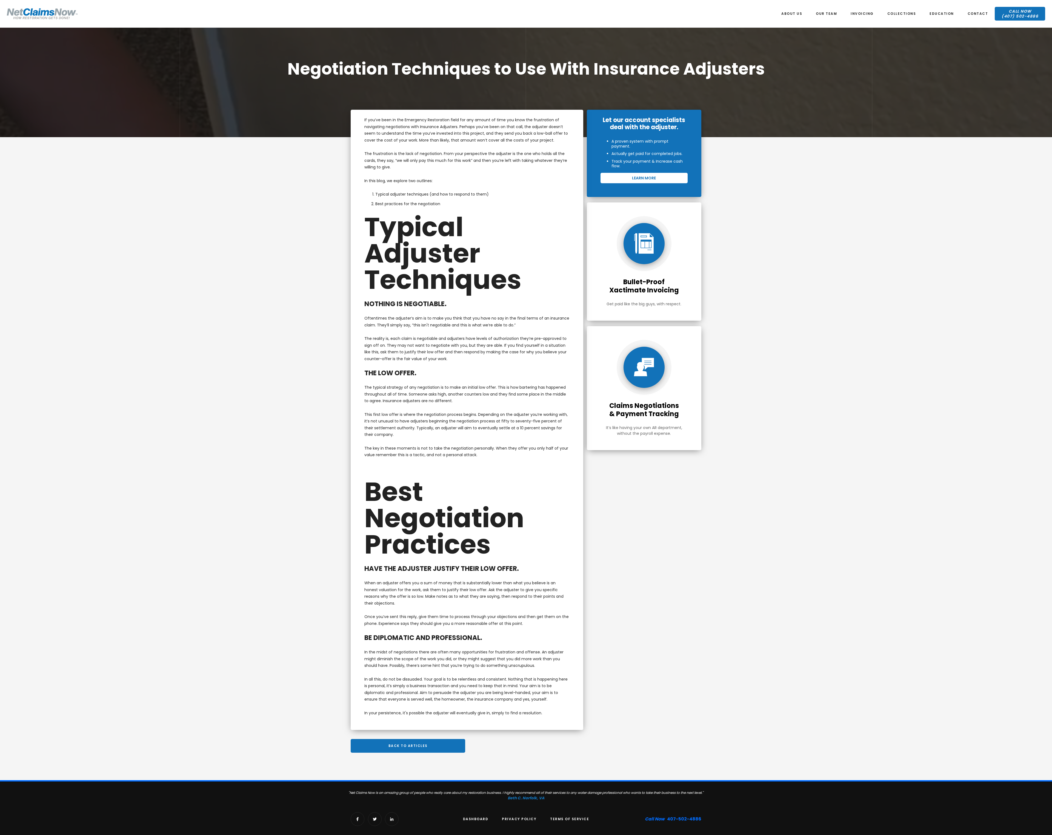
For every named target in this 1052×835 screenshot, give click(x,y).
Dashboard (475, 819)
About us (791, 13)
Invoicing (862, 13)
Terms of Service (569, 819)
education (942, 13)
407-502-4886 (673, 819)
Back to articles (408, 745)
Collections (901, 13)
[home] (42, 13)
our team (826, 13)
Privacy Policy (519, 819)
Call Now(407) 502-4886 (1020, 14)
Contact (978, 13)
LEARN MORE (644, 178)
